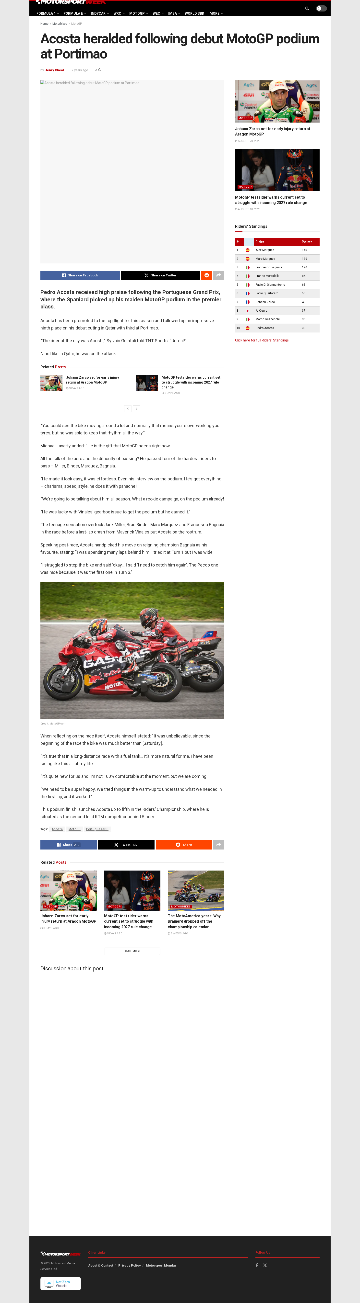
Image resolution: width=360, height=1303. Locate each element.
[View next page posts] (136, 408)
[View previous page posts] (128, 408)
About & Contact (100, 1265)
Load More (132, 951)
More (214, 13)
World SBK (194, 13)
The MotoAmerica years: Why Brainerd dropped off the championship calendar (194, 921)
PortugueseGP (97, 829)
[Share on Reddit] (206, 275)
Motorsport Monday (161, 1265)
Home (44, 23)
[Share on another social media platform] (218, 275)
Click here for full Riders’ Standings (262, 340)
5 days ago (172, 393)
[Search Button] (307, 8)
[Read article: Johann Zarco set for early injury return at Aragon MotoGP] (51, 383)
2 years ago (80, 70)
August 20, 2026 (248, 141)
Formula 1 (46, 13)
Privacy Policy (129, 1265)
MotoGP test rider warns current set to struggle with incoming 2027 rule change (191, 382)
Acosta (57, 829)
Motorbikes (59, 23)
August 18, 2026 (248, 209)
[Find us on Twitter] (265, 1266)
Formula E (73, 13)
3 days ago (76, 388)
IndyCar (98, 13)
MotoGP (137, 13)
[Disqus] (132, 1036)
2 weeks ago (179, 933)
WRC (117, 13)
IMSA (172, 13)
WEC (156, 13)
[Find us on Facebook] (256, 1266)
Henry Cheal (54, 70)
